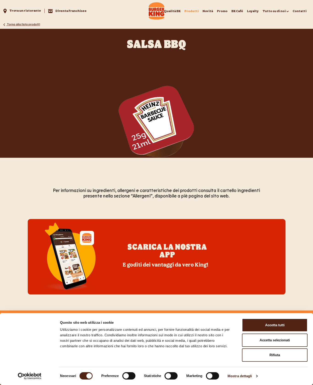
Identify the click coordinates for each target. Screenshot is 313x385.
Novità (208, 11)
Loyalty (253, 11)
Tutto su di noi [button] (274, 11)
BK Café (237, 11)
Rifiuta (274, 355)
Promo (222, 11)
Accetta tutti (275, 325)
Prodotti (191, 11)
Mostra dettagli (240, 376)
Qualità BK (172, 11)
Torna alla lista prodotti (23, 24)
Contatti (300, 11)
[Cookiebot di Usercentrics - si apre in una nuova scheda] (30, 376)
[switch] (128, 376)
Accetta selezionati (275, 340)
